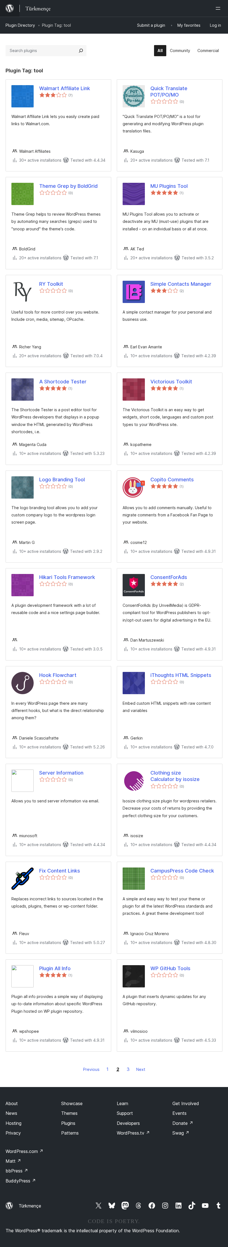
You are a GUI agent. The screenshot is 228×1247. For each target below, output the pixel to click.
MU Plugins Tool (169, 186)
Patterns (70, 1133)
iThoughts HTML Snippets (180, 675)
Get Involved (185, 1103)
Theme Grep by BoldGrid (68, 186)
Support (125, 1113)
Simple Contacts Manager (180, 284)
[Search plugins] (80, 50)
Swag (180, 1133)
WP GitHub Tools (170, 968)
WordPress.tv (133, 1133)
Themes (69, 1113)
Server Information (61, 773)
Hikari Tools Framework (67, 577)
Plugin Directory (20, 25)
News (11, 1113)
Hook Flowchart (57, 675)
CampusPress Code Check (182, 871)
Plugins (68, 1123)
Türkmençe (30, 1206)
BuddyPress (21, 1181)
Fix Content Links (59, 871)
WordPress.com (24, 1151)
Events (179, 1113)
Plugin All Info (55, 968)
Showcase (72, 1103)
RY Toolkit (51, 284)
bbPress (17, 1171)
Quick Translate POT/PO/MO (168, 91)
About (12, 1103)
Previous (91, 1069)
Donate (182, 1123)
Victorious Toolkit (171, 382)
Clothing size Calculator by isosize (175, 776)
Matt (13, 1161)
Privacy (13, 1133)
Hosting (13, 1123)
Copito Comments (172, 479)
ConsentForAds (168, 577)
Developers (128, 1123)
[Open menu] (219, 8)
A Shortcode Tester (62, 382)
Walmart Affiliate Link (64, 88)
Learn (122, 1103)
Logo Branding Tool (62, 479)
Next (140, 1069)
